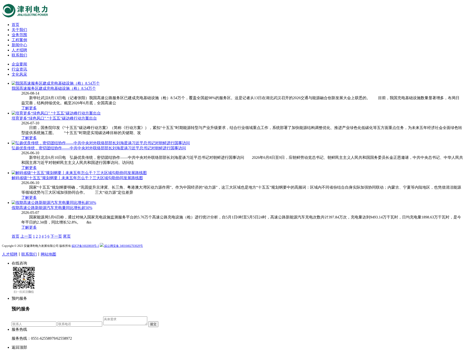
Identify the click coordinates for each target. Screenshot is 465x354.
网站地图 (48, 254)
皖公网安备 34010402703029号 (123, 246)
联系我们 (19, 55)
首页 (15, 25)
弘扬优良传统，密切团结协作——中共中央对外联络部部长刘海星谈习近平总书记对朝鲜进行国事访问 (99, 148)
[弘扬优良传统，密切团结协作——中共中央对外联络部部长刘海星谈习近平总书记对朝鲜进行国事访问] (101, 143)
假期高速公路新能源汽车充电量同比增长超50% (52, 208)
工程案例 (19, 40)
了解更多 (29, 108)
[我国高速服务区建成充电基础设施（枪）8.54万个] (56, 83)
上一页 (26, 236)
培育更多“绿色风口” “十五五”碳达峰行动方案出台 (54, 118)
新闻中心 (19, 45)
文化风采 (19, 74)
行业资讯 (19, 69)
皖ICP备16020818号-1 (85, 246)
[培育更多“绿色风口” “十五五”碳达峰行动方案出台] (56, 113)
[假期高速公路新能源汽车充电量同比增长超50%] (54, 203)
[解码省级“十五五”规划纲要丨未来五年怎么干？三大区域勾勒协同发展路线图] (79, 173)
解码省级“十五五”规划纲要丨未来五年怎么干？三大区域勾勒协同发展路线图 (77, 178)
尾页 (67, 236)
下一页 (56, 236)
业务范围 (19, 35)
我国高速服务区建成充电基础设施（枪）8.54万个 (54, 88)
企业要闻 (19, 64)
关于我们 (19, 30)
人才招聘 (19, 50)
